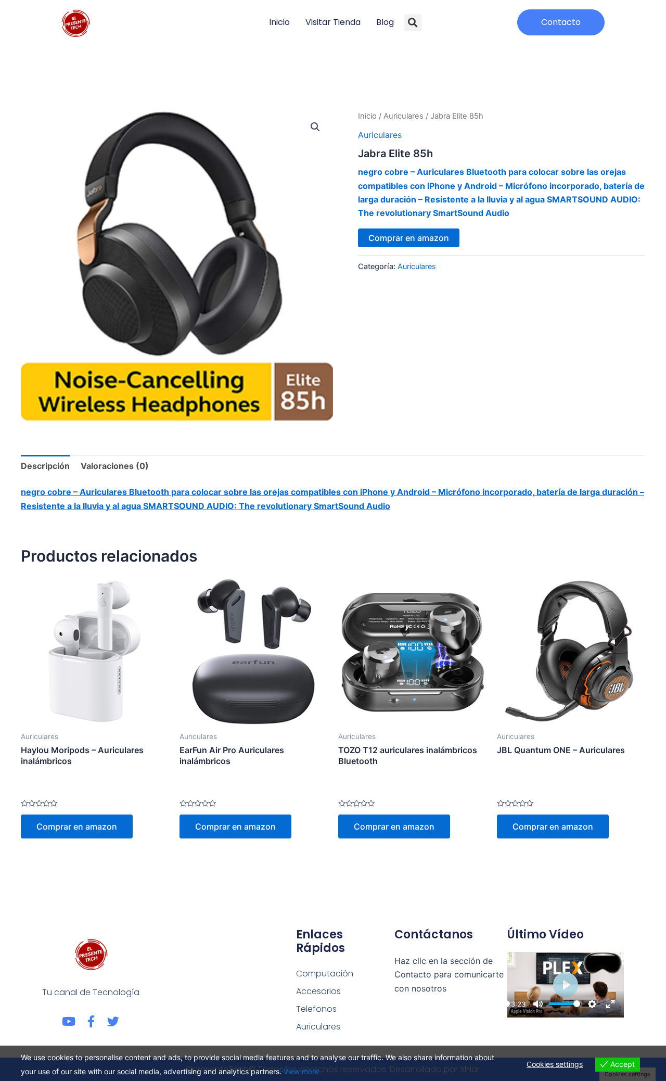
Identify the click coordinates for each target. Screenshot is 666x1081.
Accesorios (318, 991)
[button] (412, 22)
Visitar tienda (333, 22)
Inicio (279, 22)
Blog (385, 22)
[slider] (564, 1004)
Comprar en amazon (408, 238)
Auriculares (403, 116)
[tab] (45, 466)
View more (301, 1071)
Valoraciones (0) (115, 466)
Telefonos (316, 1009)
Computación (324, 974)
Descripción (45, 466)
